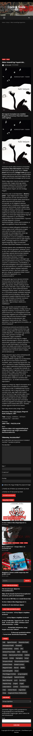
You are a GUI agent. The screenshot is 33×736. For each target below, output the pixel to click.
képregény (19, 658)
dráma (16, 649)
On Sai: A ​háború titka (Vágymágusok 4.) (16, 512)
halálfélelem (15, 416)
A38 (4, 642)
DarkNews (25, 730)
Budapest (19, 645)
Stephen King (7, 683)
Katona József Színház (15, 655)
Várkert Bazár (12, 690)
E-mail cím (5, 472)
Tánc (4, 690)
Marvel (16, 668)
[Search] (29, 17)
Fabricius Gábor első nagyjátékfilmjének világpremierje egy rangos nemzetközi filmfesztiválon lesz (15, 429)
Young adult (17, 518)
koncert (5, 658)
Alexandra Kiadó (24, 642)
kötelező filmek (7, 664)
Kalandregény (16, 542)
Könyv (8, 59)
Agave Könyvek (11, 642)
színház (15, 687)
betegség (8, 416)
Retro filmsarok (7, 680)
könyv (26, 658)
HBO (18, 652)
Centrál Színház (7, 649)
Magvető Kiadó (7, 668)
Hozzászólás (6, 445)
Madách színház (19, 664)
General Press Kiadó (9, 652)
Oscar (16, 671)
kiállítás (27, 655)
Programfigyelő (7, 677)
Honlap (4, 478)
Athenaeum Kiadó (8, 645)
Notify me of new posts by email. (13, 492)
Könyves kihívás (7, 661)
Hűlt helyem (17, 412)
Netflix (23, 668)
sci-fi (15, 680)
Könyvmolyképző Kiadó (22, 661)
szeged (15, 683)
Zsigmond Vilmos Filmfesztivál (17, 693)
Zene (4, 693)
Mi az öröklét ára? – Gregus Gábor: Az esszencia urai (16, 536)
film (22, 649)
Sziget (21, 683)
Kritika (5, 518)
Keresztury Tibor (6, 418)
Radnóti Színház (19, 677)
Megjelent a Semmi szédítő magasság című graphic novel (16, 561)
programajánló (22, 674)
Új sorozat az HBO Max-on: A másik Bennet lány (16, 599)
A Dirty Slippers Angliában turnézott (18, 617)
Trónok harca (24, 687)
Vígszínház (22, 690)
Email (3, 718)
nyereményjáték (7, 671)
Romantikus (10, 518)
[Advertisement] (16, 40)
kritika (12, 658)
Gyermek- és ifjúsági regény (15, 517)
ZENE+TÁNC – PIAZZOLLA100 (11, 422)
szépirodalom (15, 418)
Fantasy (5, 517)
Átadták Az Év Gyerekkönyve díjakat (13, 605)
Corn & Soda (16, 7)
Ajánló (3, 59)
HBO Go (24, 652)
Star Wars (22, 680)
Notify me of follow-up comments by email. (16, 489)
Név (3, 466)
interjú (5, 655)
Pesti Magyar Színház (9, 674)
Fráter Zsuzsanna (7, 612)
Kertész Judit (7, 65)
